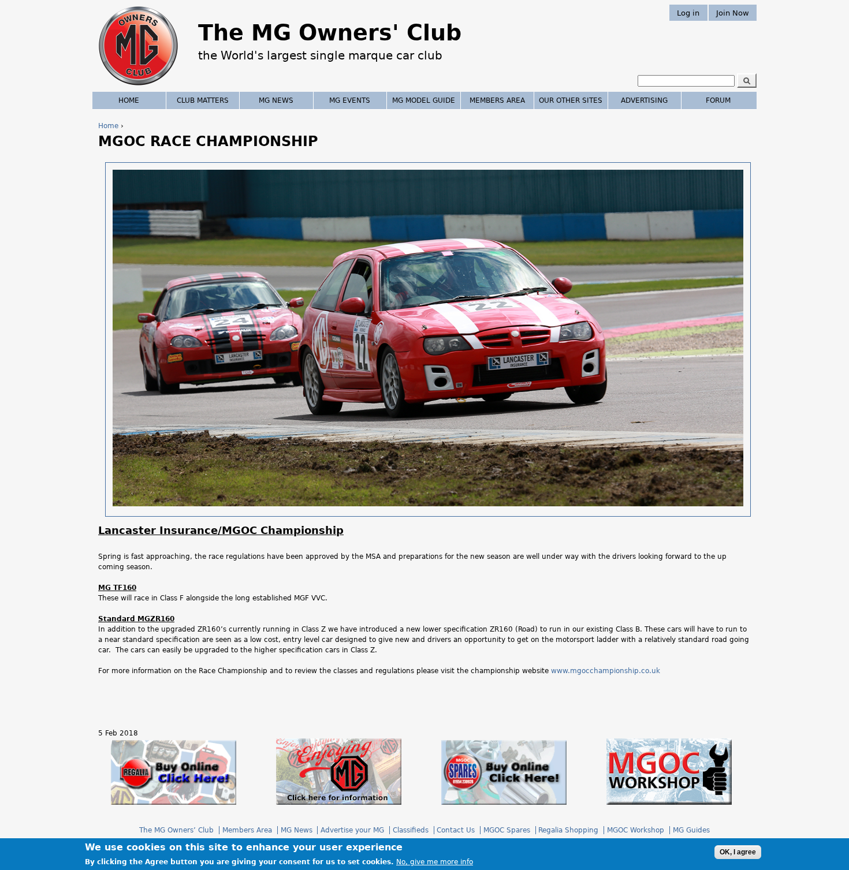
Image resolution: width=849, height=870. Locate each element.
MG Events (349, 100)
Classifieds (411, 830)
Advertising (644, 100)
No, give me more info (434, 862)
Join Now (732, 12)
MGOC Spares (506, 830)
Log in (688, 12)
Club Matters (203, 100)
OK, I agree (738, 852)
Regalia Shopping (568, 830)
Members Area (497, 100)
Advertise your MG (352, 830)
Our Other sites (570, 100)
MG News (276, 100)
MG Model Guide (423, 100)
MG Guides (691, 830)
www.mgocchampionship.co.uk (605, 671)
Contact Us (456, 830)
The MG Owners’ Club (176, 830)
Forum (718, 100)
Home (108, 126)
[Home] (138, 87)
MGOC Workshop (635, 830)
